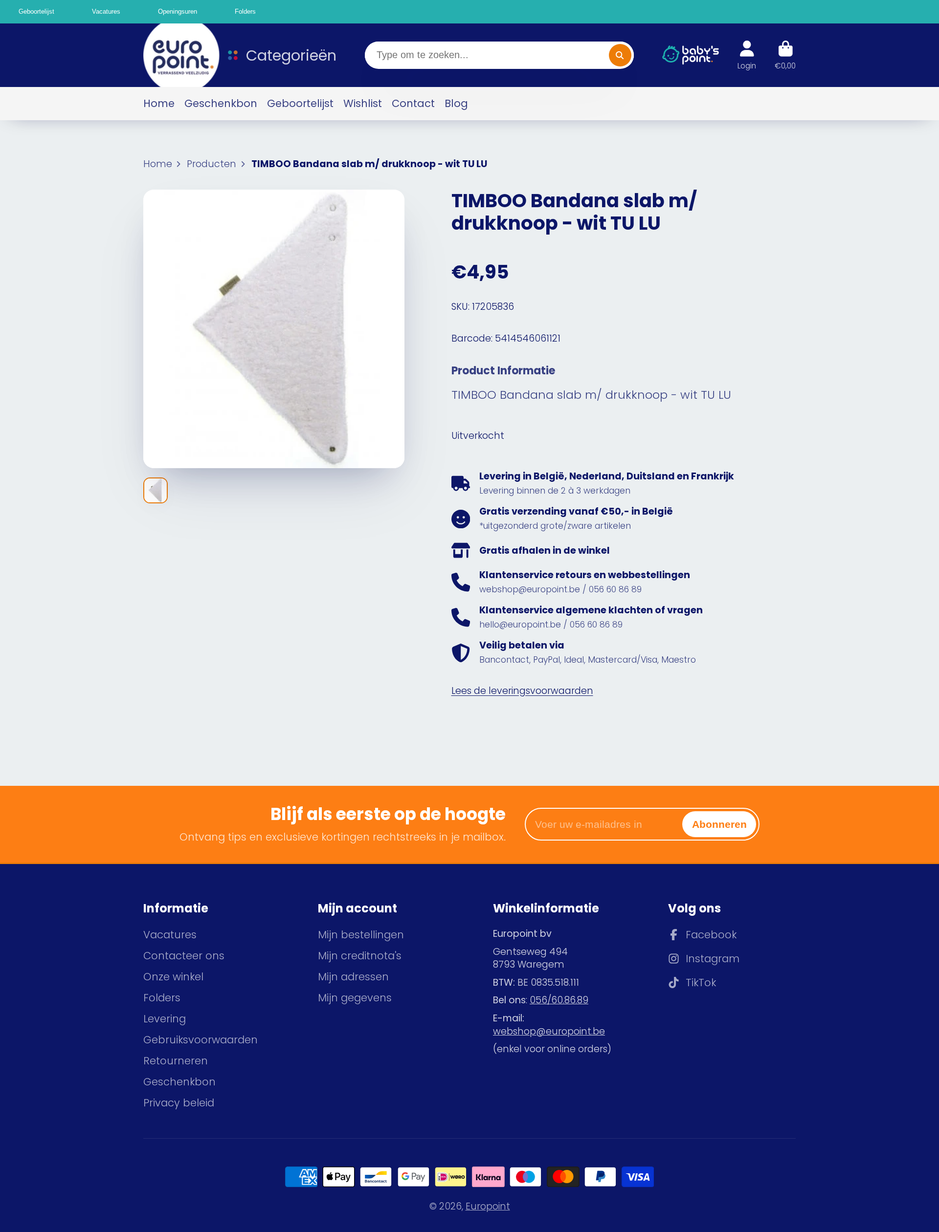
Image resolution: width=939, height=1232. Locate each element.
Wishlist (362, 103)
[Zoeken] (620, 55)
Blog (456, 103)
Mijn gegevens (355, 998)
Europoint (488, 1206)
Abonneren (719, 824)
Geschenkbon (220, 103)
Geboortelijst (300, 103)
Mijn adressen (353, 977)
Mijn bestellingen (361, 935)
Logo (175, 55)
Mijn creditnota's (360, 956)
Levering (164, 1019)
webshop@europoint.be (549, 1031)
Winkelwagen (785, 55)
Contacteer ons (183, 956)
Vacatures (170, 935)
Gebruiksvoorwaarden (200, 1040)
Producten (211, 164)
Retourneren (175, 1061)
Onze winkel (173, 977)
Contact (413, 103)
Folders (161, 998)
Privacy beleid (178, 1103)
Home (159, 103)
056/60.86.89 (559, 1000)
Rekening (747, 55)
